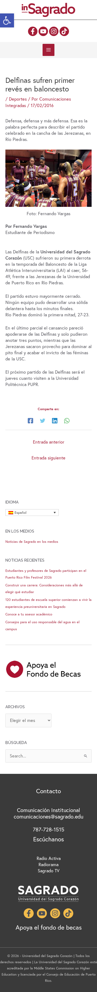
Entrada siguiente (48, 458)
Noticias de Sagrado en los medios (31, 541)
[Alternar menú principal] (49, 50)
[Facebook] (32, 31)
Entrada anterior (48, 442)
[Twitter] (42, 420)
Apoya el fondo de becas (49, 927)
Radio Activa (49, 858)
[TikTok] (64, 31)
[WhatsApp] (67, 420)
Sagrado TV (49, 871)
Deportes (18, 99)
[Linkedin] (54, 420)
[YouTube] (43, 31)
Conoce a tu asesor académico (28, 614)
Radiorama (48, 864)
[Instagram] (53, 31)
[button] (7, 20)
